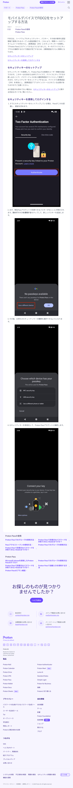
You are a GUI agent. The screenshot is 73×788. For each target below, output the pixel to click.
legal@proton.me (21, 624)
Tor (4, 714)
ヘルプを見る (36, 600)
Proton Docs (7, 687)
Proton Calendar (9, 668)
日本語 (65, 775)
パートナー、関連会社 (10, 751)
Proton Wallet (8, 683)
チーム (39, 708)
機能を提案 (7, 777)
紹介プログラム (8, 755)
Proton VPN (7, 676)
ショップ (40, 723)
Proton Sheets (8, 691)
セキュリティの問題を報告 (47, 774)
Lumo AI (40, 672)
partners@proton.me (53, 626)
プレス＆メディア (9, 759)
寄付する (40, 727)
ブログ (39, 731)
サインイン (61, 2)
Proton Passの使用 (36, 7)
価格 (38, 687)
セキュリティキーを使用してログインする (24, 60)
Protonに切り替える (44, 691)
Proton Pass (20, 7)
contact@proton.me (22, 615)
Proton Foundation (44, 716)
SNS (4, 744)
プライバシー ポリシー (9, 784)
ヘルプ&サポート (9, 747)
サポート (7, 7)
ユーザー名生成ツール (10, 710)
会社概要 (40, 704)
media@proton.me (52, 615)
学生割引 (6, 722)
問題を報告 (32, 774)
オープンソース (8, 718)
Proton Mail (7, 664)
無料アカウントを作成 (47, 2)
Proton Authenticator (44, 664)
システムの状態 (8, 774)
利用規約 (18, 784)
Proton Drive (7, 672)
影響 (38, 712)
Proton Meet (41, 668)
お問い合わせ (7, 763)
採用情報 (40, 720)
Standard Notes (42, 676)
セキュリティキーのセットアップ (20, 56)
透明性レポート (26, 784)
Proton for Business (44, 683)
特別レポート (7, 726)
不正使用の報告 (21, 774)
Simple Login (41, 680)
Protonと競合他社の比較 (11, 730)
